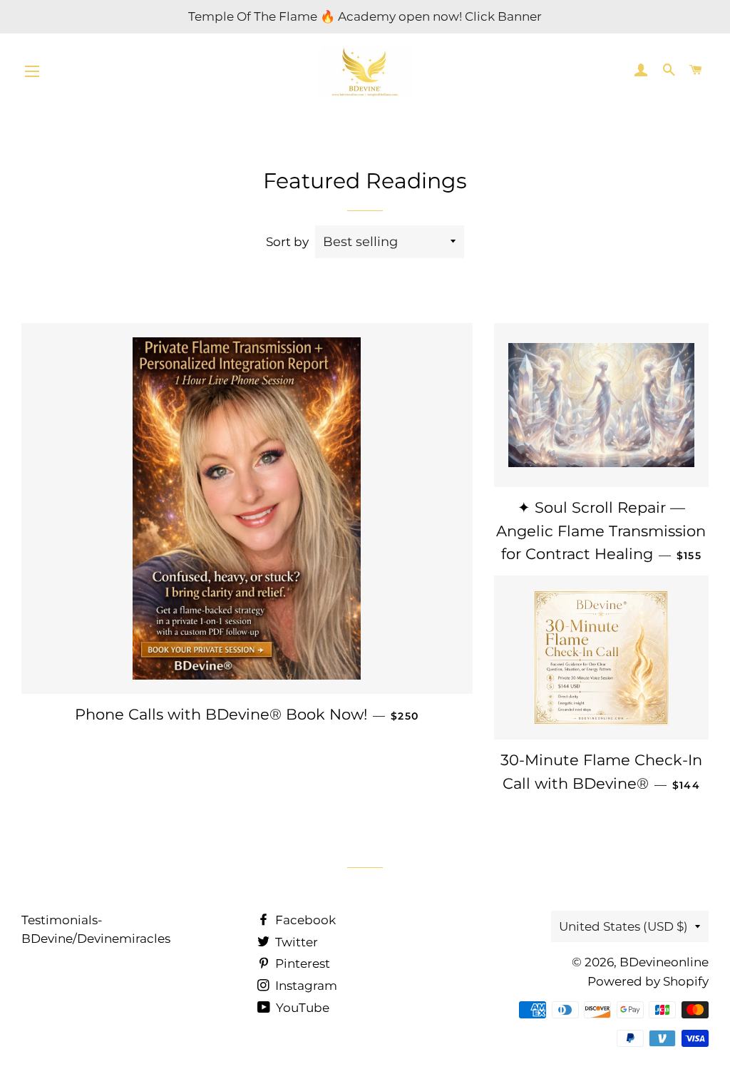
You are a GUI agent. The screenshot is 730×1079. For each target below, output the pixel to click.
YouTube (301, 1008)
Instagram (304, 985)
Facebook (304, 920)
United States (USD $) (623, 926)
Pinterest (301, 963)
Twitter (295, 942)
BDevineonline (664, 962)
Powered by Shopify (648, 981)
